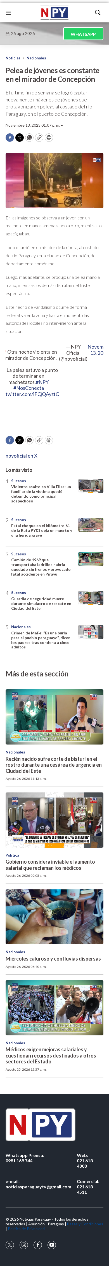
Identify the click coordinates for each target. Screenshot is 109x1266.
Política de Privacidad (26, 1228)
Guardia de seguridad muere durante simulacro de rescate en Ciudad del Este (41, 603)
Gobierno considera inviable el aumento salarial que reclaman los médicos (50, 865)
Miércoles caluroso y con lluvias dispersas (53, 959)
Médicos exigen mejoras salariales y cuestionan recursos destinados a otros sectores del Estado (51, 1055)
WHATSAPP (83, 34)
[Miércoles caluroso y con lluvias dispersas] (54, 917)
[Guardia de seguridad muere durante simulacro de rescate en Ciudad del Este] (90, 598)
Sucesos (18, 481)
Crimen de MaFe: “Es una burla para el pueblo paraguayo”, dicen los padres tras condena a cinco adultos (40, 639)
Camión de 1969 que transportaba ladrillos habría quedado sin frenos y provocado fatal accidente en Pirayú (41, 566)
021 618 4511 (88, 1187)
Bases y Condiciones (85, 1223)
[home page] (54, 13)
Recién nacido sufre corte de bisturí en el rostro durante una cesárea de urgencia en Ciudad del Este (54, 765)
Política (12, 855)
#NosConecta (28, 388)
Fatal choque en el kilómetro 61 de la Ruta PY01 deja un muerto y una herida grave (41, 530)
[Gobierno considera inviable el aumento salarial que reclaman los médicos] (54, 820)
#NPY (42, 382)
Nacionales (36, 58)
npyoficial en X (21, 456)
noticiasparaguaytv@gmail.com (38, 1184)
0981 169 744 (25, 1158)
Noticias (13, 58)
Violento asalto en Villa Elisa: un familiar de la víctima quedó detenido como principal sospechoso (41, 493)
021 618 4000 (85, 1160)
